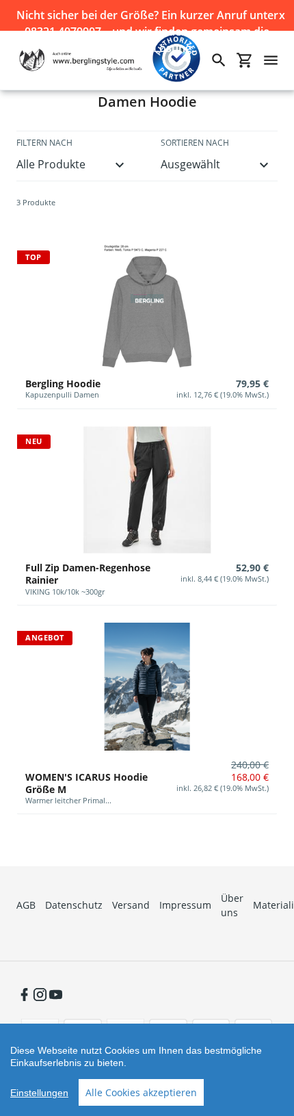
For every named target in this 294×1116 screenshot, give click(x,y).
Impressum (185, 904)
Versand (131, 904)
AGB (26, 904)
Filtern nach (44, 142)
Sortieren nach (195, 142)
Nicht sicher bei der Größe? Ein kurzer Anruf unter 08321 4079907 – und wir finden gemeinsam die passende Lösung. (147, 16)
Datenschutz (74, 904)
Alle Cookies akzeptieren (141, 1092)
